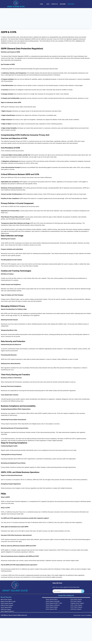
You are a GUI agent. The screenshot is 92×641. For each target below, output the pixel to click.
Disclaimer (63, 4)
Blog (48, 4)
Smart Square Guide (10, 615)
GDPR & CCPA (71, 4)
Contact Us (54, 4)
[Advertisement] (46, 19)
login (41, 4)
